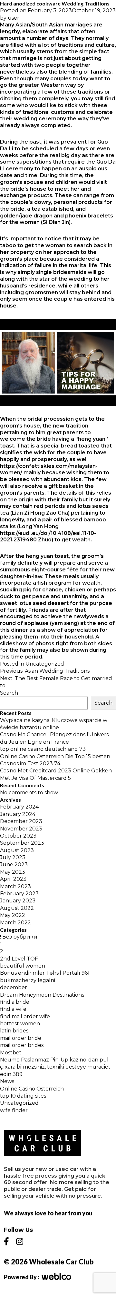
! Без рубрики (18, 937)
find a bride (14, 1002)
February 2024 (19, 807)
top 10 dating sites (23, 1096)
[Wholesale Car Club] (42, 1143)
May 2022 (12, 915)
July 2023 (12, 857)
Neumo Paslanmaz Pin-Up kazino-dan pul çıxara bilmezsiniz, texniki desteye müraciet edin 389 (55, 1067)
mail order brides (22, 1045)
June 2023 (14, 864)
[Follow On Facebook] (6, 1241)
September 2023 (22, 843)
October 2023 (18, 836)
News (7, 1081)
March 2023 (15, 886)
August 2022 (17, 908)
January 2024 (17, 814)
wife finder (14, 1110)
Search (9, 693)
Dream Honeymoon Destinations (42, 995)
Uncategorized (44, 664)
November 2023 (21, 829)
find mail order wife (25, 1016)
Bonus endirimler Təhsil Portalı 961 (45, 973)
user (13, 18)
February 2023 (19, 893)
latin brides (14, 1031)
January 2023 (17, 901)
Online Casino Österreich (32, 1089)
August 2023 (17, 850)
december (13, 987)
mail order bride (20, 1038)
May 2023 (12, 872)
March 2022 (15, 923)
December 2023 (21, 821)
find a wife (13, 1009)
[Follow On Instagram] (19, 1241)
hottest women (20, 1024)
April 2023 (13, 879)
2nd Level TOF (19, 959)
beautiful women (22, 966)
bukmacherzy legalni (27, 980)
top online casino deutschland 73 (43, 749)
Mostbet (11, 1053)
